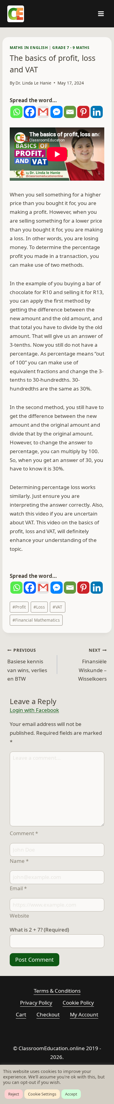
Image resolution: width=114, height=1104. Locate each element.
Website (19, 915)
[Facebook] (30, 112)
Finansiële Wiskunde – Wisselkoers (92, 664)
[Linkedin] (97, 112)
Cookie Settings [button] (42, 1094)
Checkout (48, 1014)
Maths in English (29, 47)
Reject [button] (13, 1094)
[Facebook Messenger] (56, 112)
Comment (24, 833)
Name (19, 860)
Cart (21, 1014)
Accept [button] (71, 1094)
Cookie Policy (78, 1002)
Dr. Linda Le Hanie (33, 83)
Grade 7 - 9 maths (70, 47)
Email (18, 888)
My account (84, 1014)
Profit (19, 607)
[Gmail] (43, 112)
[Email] (70, 112)
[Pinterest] (83, 112)
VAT (57, 607)
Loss (39, 607)
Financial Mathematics (36, 620)
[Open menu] (101, 14)
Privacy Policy (36, 1002)
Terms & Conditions (57, 990)
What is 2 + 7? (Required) (39, 929)
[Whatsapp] (16, 112)
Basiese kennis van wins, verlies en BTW (27, 664)
